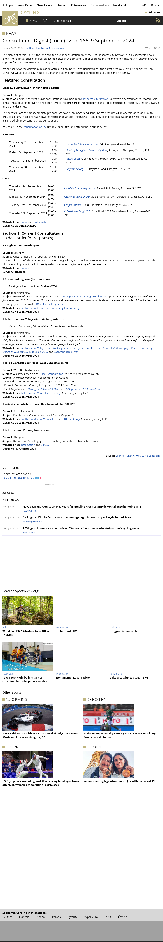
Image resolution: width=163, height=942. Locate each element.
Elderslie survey (38, 352)
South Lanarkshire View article (39, 419)
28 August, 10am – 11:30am (44, 389)
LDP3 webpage (72, 419)
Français (24, 917)
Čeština (122, 917)
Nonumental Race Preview (73, 677)
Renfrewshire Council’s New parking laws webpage (51, 308)
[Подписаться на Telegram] (144, 5)
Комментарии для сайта (21, 477)
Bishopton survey (141, 348)
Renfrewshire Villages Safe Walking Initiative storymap (53, 348)
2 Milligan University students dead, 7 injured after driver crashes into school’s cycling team (81, 528)
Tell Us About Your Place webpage (41, 393)
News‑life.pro (24, 5)
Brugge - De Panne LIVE (124, 631)
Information (42, 222)
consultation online (35, 127)
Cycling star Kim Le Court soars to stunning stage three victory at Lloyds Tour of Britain (78, 517)
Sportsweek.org (100, 5)
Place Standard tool (52, 374)
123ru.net (155, 5)
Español (40, 917)
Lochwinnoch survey (66, 352)
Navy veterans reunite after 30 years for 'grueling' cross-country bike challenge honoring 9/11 (82, 506)
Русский (73, 917)
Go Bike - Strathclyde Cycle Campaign (45, 47)
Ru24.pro (7, 5)
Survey (25, 222)
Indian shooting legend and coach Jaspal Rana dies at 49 (119, 781)
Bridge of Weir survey (15, 352)
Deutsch (7, 917)
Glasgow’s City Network (95, 99)
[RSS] (158, 20)
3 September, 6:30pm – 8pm (83, 389)
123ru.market (79, 5)
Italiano (56, 917)
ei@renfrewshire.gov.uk (49, 304)
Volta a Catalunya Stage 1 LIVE (129, 677)
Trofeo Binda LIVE (67, 631)
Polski (107, 917)
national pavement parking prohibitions (82, 296)
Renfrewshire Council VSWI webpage (108, 348)
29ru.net (61, 5)
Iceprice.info (120, 5)
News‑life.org (44, 5)
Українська (91, 917)
